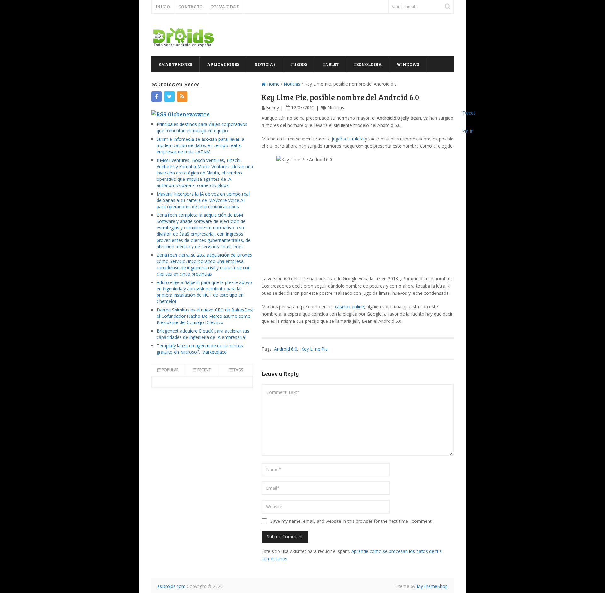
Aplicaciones (223, 64)
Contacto (190, 6)
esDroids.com (171, 586)
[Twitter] (169, 96)
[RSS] (182, 96)
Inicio (163, 6)
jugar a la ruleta (348, 139)
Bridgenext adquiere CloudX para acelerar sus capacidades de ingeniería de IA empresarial (203, 334)
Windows (408, 64)
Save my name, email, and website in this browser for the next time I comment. (351, 521)
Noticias (265, 64)
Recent (204, 370)
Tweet (468, 113)
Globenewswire (189, 114)
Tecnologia (368, 64)
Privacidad (225, 6)
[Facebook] (156, 96)
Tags (238, 370)
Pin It (467, 131)
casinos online (349, 307)
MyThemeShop (432, 586)
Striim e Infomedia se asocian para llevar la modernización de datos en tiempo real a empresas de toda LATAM (200, 145)
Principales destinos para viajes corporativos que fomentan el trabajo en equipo (202, 127)
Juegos (299, 64)
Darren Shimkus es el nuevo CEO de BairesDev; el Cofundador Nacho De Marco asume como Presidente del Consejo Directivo (205, 316)
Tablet (330, 64)
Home (272, 84)
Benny (272, 108)
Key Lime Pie (314, 349)
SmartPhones (175, 64)
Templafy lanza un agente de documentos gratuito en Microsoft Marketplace (200, 349)
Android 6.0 (285, 349)
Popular (170, 370)
